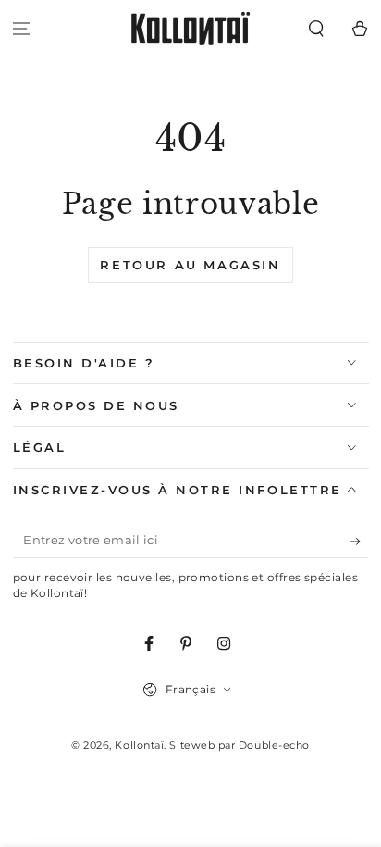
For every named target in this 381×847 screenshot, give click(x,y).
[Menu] (21, 29)
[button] (316, 29)
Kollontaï (139, 746)
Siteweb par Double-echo (239, 746)
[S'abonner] (359, 541)
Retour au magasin (190, 264)
